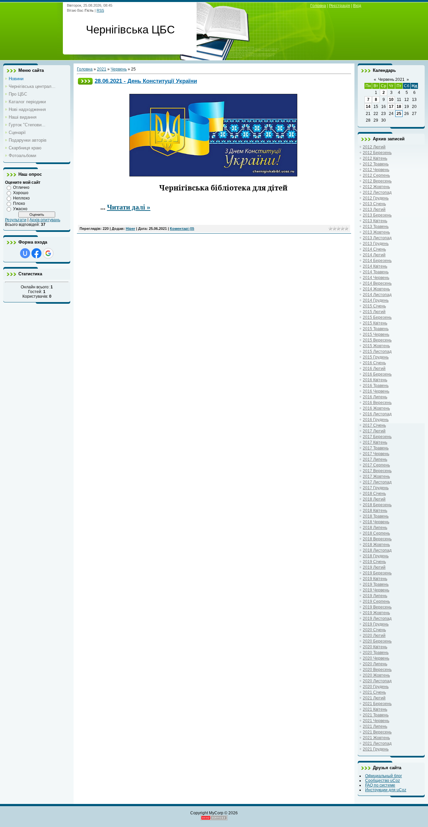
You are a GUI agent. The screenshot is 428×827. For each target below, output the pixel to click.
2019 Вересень (377, 607)
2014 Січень (374, 249)
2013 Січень (374, 203)
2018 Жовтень (376, 544)
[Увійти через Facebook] (36, 253)
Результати (15, 220)
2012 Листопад (377, 192)
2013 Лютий (374, 209)
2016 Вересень (377, 402)
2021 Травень (376, 715)
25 (399, 113)
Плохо (19, 203)
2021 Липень (375, 726)
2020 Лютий (374, 635)
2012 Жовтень (376, 186)
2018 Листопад (377, 550)
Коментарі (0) (182, 229)
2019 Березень (377, 573)
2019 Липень (375, 595)
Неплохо (21, 198)
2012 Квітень (375, 158)
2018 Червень (376, 522)
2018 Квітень (375, 510)
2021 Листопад (377, 743)
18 (399, 106)
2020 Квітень (375, 647)
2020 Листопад (377, 681)
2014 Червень (376, 277)
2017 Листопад (377, 482)
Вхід (357, 5)
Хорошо (20, 192)
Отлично (21, 187)
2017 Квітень (375, 442)
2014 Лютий (374, 255)
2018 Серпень (376, 533)
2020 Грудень (376, 686)
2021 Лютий (374, 698)
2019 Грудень (376, 624)
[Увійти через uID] (25, 253)
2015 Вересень (377, 340)
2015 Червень (376, 334)
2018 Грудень (376, 556)
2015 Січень (374, 306)
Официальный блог (383, 776)
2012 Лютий (374, 147)
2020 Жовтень (376, 675)
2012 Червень (376, 169)
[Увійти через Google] (48, 253)
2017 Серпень (376, 465)
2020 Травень (376, 652)
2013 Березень (377, 215)
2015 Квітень (375, 323)
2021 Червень (376, 720)
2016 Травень (376, 385)
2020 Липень (375, 664)
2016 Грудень (376, 419)
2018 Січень (374, 493)
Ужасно (20, 208)
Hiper (130, 229)
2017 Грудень (376, 488)
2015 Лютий (374, 311)
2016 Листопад (377, 414)
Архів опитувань (44, 220)
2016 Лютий (374, 368)
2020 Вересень (377, 669)
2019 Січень (374, 561)
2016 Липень (375, 397)
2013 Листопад (377, 238)
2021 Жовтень (376, 737)
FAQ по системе (380, 785)
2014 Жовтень (376, 289)
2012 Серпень (376, 175)
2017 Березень (377, 436)
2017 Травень (376, 448)
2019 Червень (376, 590)
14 (368, 106)
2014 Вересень (377, 283)
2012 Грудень (376, 198)
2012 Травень (376, 164)
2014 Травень (376, 272)
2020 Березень (377, 641)
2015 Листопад (377, 351)
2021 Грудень (376, 749)
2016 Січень (374, 363)
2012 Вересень (377, 181)
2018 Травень (376, 516)
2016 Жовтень (376, 408)
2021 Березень (377, 703)
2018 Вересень (377, 539)
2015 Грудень (376, 357)
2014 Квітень (375, 266)
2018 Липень (375, 527)
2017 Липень (375, 459)
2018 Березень (377, 505)
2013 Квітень (375, 221)
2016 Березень (377, 374)
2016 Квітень (375, 380)
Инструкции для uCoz (385, 790)
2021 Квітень (375, 709)
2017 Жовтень (376, 476)
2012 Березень (377, 152)
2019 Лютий (374, 567)
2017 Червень (376, 453)
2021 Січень (374, 692)
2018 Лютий (374, 499)
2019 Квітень (375, 578)
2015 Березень (377, 317)
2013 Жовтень (376, 232)
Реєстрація (339, 5)
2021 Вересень (377, 732)
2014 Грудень (376, 300)
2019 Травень (376, 584)
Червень (119, 69)
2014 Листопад (377, 294)
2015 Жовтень (376, 345)
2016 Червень (376, 391)
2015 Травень (376, 328)
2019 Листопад (377, 618)
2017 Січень (374, 425)
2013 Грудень (376, 243)
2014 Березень (377, 260)
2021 (101, 69)
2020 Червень (376, 658)
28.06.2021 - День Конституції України (146, 81)
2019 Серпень (376, 601)
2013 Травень (376, 226)
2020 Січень (374, 630)
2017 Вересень (377, 470)
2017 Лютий (374, 431)
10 (391, 99)
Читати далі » (128, 207)
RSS (100, 10)
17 (391, 106)
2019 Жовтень (376, 612)
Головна (318, 5)
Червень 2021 (391, 79)
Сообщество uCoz (382, 780)
